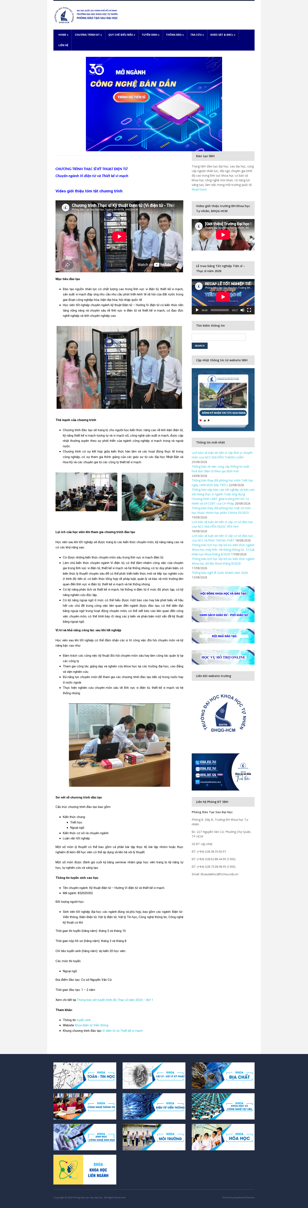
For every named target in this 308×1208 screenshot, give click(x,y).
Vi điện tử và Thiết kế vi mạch (122, 1031)
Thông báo (175, 35)
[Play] (197, 310)
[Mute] (242, 310)
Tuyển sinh (151, 35)
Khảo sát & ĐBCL (223, 35)
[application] (223, 296)
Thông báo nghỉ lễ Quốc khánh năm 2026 (220, 573)
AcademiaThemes (244, 1197)
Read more (199, 189)
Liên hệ (63, 45)
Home (63, 35)
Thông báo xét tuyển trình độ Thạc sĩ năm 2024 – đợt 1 (115, 1000)
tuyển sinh (84, 1020)
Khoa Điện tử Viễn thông (91, 1025)
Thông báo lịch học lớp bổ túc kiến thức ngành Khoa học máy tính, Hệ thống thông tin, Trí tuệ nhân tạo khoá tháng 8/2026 (223, 549)
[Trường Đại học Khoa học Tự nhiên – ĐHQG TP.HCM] (86, 15)
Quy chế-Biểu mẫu (121, 35)
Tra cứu (197, 35)
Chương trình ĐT (88, 35)
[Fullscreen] (249, 310)
